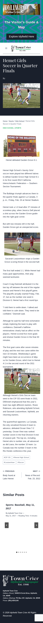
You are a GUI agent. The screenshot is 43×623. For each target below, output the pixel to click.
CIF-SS (7, 457)
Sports (18, 128)
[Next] (36, 525)
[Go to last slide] (7, 525)
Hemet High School (21, 457)
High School (8, 128)
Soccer (21, 462)
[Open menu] (6, 48)
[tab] (16, 552)
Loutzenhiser (9, 462)
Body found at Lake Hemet (9, 475)
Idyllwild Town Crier (15, 513)
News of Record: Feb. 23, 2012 (32, 475)
